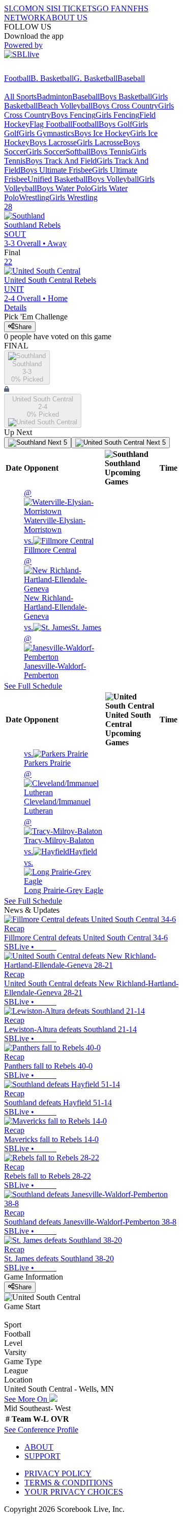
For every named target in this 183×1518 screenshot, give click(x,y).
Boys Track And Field (61, 160)
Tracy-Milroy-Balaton (59, 831)
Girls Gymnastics (46, 133)
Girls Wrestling (73, 197)
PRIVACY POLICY (58, 1473)
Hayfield (60, 851)
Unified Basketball (57, 179)
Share (23, 327)
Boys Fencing (73, 115)
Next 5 (56, 442)
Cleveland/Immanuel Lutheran (57, 792)
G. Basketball (95, 78)
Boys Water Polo (64, 188)
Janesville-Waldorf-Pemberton (55, 657)
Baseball (131, 78)
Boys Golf (115, 124)
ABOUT (38, 1447)
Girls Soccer (46, 151)
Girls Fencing (117, 115)
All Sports (20, 96)
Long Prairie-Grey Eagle (63, 876)
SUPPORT (42, 1456)
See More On (26, 1399)
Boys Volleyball (113, 179)
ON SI (42, 8)
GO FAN (112, 8)
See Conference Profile (41, 1429)
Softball (78, 151)
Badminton (54, 96)
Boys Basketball (126, 96)
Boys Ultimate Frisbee (56, 170)
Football (17, 78)
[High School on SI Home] (43, 69)
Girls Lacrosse (100, 142)
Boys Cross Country (125, 105)
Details (15, 307)
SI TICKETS (75, 8)
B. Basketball (52, 78)
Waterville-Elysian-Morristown (54, 511)
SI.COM (18, 8)
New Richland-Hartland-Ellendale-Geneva (55, 588)
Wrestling (34, 197)
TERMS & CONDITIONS (68, 1482)
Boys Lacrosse (53, 142)
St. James (62, 627)
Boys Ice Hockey (102, 133)
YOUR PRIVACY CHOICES (73, 1491)
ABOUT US (66, 17)
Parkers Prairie (47, 758)
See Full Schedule (33, 686)
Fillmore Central (50, 545)
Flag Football (50, 124)
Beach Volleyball (65, 105)
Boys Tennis (110, 151)
